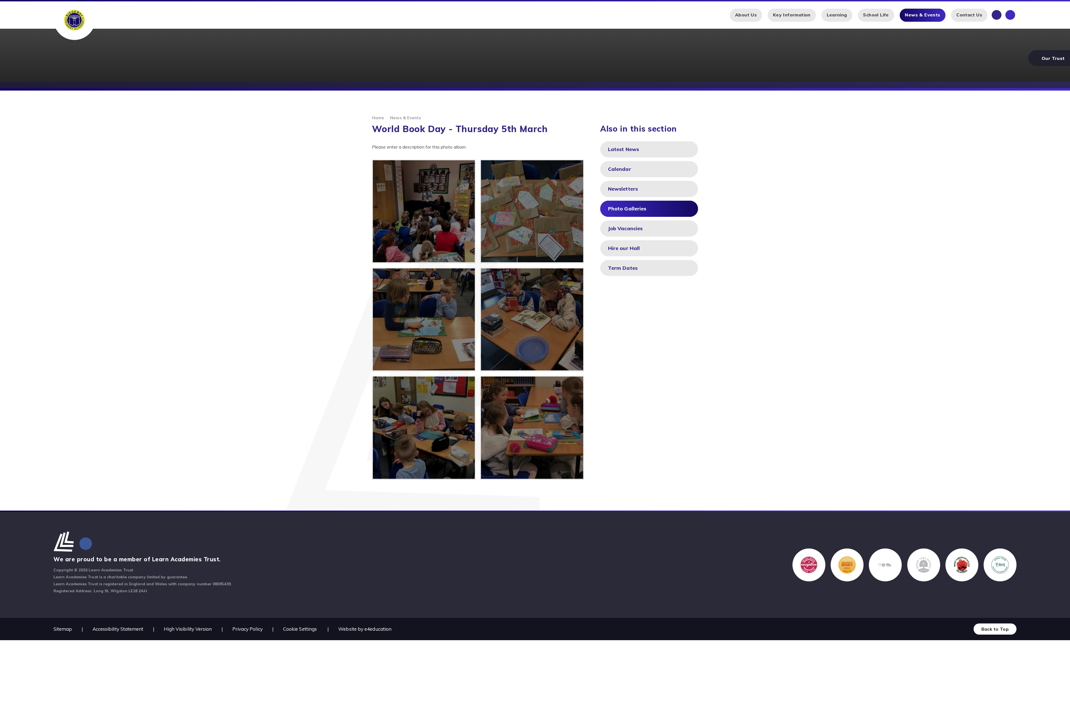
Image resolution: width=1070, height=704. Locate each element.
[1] (532, 428)
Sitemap (63, 629)
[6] (424, 211)
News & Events (405, 117)
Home (378, 117)
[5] (532, 211)
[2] (424, 428)
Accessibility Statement (118, 629)
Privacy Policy (247, 629)
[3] (532, 319)
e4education (377, 629)
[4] (424, 319)
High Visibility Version (188, 629)
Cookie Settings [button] (300, 629)
